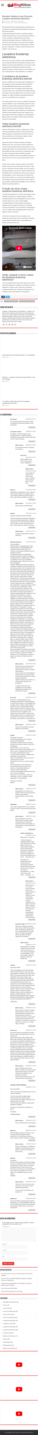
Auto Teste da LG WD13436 (9, 1288)
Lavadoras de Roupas (9, 1326)
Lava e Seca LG (7, 1314)
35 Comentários (8, 22)
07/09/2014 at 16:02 (31, 431)
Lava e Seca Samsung (9, 1317)
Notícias (5, 1339)
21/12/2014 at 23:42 (31, 489)
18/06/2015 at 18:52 (31, 816)
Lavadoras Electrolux (9, 1330)
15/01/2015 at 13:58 (31, 513)
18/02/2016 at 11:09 (31, 1181)
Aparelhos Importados (10, 1302)
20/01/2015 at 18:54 (31, 735)
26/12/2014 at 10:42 (31, 503)
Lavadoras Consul (8, 1323)
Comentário (6, 1226)
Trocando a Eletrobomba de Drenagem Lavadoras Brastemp (16, 402)
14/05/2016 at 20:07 (31, 1198)
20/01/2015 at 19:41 (31, 788)
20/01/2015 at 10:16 (31, 457)
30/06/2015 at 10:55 (31, 1065)
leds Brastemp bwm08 (11, 301)
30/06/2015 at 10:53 (31, 1007)
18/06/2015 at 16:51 (31, 804)
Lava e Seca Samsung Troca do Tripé (11, 1291)
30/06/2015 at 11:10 (31, 944)
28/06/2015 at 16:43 (31, 924)
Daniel (12, 735)
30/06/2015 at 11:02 (31, 1120)
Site (3, 1256)
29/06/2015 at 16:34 (31, 835)
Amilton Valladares (26, 833)
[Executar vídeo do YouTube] (19, 1365)
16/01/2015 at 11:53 (31, 531)
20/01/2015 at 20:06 (31, 663)
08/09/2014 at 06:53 (31, 445)
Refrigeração (7, 1342)
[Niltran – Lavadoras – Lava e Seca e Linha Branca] (19, 5)
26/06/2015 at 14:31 (31, 1087)
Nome (4, 1244)
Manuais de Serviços (9, 1336)
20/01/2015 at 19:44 (31, 471)
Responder (32, 427)
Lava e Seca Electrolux (9, 1311)
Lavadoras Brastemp (19, 21)
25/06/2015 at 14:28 (31, 965)
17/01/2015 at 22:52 (31, 542)
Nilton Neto (7, 21)
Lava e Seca (6, 1308)
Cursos (5, 1305)
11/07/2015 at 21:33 (31, 1144)
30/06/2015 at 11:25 (31, 883)
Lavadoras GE (7, 1333)
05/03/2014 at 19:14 (31, 419)
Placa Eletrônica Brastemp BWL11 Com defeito (18, 355)
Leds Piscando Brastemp (27, 301)
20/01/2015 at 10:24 (31, 697)
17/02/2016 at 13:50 (31, 1158)
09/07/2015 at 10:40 (31, 1130)
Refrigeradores (7, 1345)
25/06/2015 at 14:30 (31, 1030)
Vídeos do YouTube (8, 1348)
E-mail (4, 1250)
